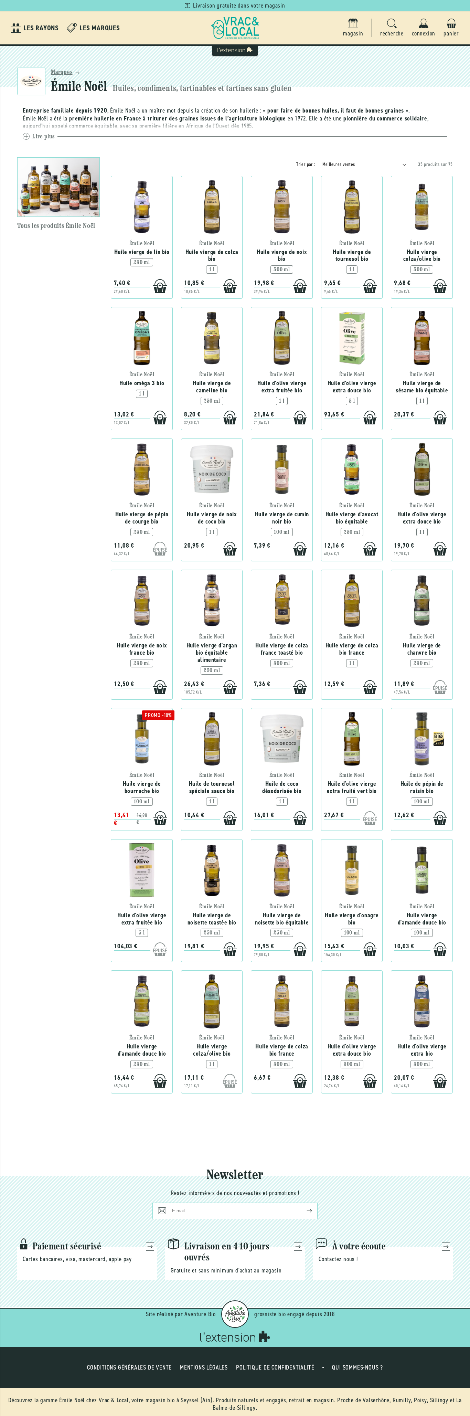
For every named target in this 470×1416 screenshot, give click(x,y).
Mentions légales (204, 1367)
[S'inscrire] (304, 1211)
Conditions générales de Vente (129, 1367)
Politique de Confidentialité (275, 1367)
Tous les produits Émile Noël (56, 226)
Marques (62, 73)
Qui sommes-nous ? (357, 1367)
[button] (392, 28)
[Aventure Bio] (235, 1314)
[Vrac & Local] (235, 28)
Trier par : (305, 164)
